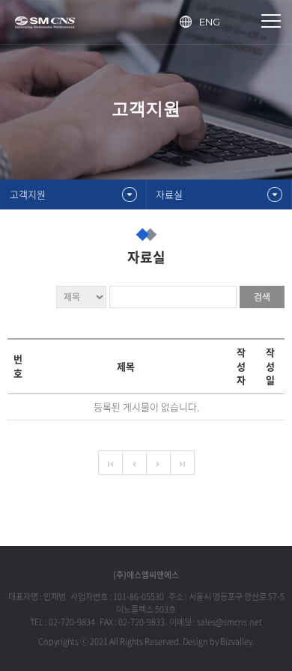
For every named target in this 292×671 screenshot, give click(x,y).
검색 (262, 297)
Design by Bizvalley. (219, 641)
